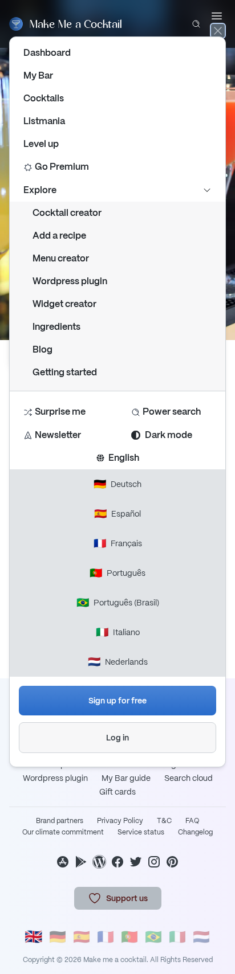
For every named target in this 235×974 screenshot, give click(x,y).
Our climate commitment (63, 832)
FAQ (192, 820)
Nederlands (118, 661)
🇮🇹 (177, 937)
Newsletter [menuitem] (58, 435)
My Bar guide (126, 778)
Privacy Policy (120, 820)
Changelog (195, 832)
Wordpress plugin (55, 778)
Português (117, 572)
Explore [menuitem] (39, 190)
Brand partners (59, 820)
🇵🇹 (129, 937)
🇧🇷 (153, 937)
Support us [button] (127, 898)
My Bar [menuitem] (38, 75)
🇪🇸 (81, 937)
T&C (164, 820)
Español (117, 513)
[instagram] (154, 862)
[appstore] (63, 862)
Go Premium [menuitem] (62, 167)
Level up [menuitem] (41, 144)
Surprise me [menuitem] (60, 412)
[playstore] (81, 862)
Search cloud (188, 778)
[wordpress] (99, 862)
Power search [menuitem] (172, 412)
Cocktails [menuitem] (43, 98)
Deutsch (117, 483)
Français (118, 543)
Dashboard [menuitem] (47, 53)
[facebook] (117, 862)
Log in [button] (117, 737)
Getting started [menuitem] (65, 372)
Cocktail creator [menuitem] (67, 213)
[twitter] (136, 862)
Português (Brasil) (117, 602)
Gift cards (117, 792)
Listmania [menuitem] (44, 121)
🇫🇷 (105, 937)
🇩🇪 (57, 937)
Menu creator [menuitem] (61, 258)
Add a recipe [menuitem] (59, 236)
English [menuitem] (122, 458)
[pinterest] (172, 862)
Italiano (118, 632)
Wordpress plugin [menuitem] (70, 281)
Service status (141, 832)
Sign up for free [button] (117, 700)
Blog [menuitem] (42, 349)
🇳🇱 (201, 937)
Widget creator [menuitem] (64, 304)
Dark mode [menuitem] (168, 435)
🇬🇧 (34, 937)
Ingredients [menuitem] (56, 327)
